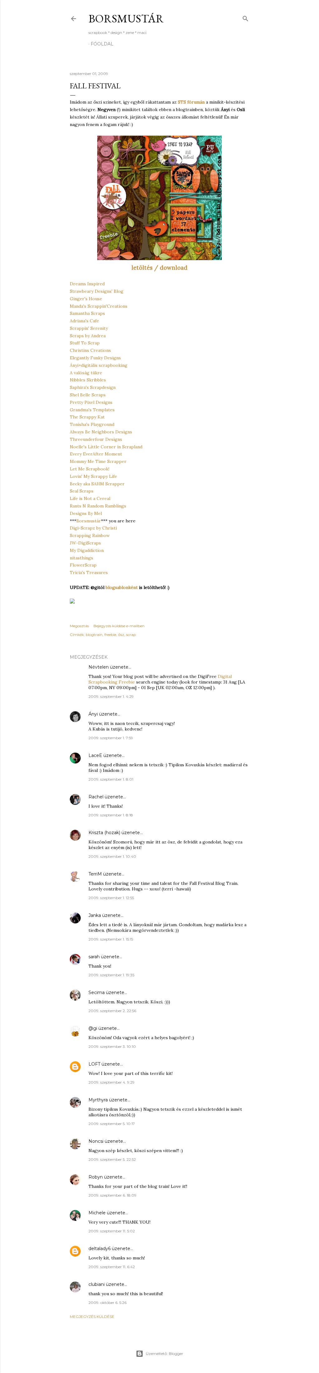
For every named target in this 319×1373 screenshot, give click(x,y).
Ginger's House (86, 298)
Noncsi (95, 1141)
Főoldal (102, 44)
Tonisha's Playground (92, 424)
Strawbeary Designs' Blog (96, 291)
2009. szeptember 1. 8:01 (110, 779)
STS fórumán (191, 102)
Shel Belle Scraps (88, 395)
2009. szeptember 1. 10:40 (112, 856)
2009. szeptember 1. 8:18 (110, 815)
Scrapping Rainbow (90, 535)
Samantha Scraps (87, 313)
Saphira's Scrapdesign (93, 387)
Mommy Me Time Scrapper (98, 461)
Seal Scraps (81, 491)
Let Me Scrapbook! (89, 469)
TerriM (95, 874)
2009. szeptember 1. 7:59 (110, 738)
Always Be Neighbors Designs (101, 432)
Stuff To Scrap (85, 343)
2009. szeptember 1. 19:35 (111, 975)
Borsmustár (126, 18)
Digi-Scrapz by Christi (93, 528)
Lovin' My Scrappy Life (93, 476)
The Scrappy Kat (87, 417)
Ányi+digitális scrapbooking (98, 365)
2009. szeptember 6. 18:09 (112, 1195)
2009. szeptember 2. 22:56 (112, 1010)
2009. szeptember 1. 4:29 (111, 696)
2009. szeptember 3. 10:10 (112, 1046)
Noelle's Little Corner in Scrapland (106, 447)
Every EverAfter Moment (96, 454)
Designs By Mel (86, 513)
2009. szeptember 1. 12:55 (111, 897)
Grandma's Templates (92, 410)
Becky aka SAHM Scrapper (97, 484)
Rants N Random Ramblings (98, 506)
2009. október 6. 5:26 (107, 1302)
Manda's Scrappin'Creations (98, 306)
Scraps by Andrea (88, 336)
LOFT (94, 1064)
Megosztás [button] (79, 625)
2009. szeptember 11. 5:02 (111, 1231)
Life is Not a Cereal (90, 498)
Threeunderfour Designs (96, 439)
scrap (131, 634)
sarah (94, 957)
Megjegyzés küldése (92, 1316)
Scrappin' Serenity (89, 328)
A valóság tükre (86, 373)
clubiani (96, 1284)
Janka (94, 915)
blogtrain (94, 634)
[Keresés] (245, 17)
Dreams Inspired (87, 284)
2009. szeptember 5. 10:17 (111, 1123)
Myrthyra (98, 1100)
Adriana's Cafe (84, 321)
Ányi (93, 714)
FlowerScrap (83, 565)
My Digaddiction (87, 550)
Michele (97, 1213)
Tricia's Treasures (89, 572)
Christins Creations (90, 350)
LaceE (95, 755)
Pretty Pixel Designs (91, 402)
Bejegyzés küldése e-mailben (119, 625)
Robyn (95, 1177)
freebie (110, 634)
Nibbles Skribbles (88, 380)
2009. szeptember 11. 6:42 (111, 1266)
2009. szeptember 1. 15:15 (110, 939)
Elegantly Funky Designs (95, 358)
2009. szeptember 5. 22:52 (112, 1159)
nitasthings (81, 558)
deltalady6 (99, 1248)
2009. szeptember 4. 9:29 (111, 1082)
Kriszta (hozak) (104, 832)
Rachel (95, 797)
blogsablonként (122, 587)
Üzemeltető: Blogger (164, 1353)
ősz (121, 634)
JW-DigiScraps (85, 543)
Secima (96, 992)
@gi (92, 1028)
